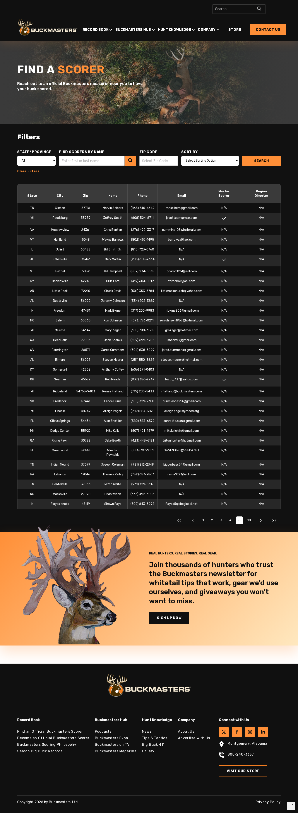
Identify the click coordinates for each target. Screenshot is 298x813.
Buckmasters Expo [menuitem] (111, 738)
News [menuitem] (147, 731)
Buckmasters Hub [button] (133, 30)
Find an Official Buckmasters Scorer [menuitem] (50, 731)
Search (261, 161)
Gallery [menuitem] (148, 751)
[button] (184, 27)
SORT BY (189, 152)
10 (249, 520)
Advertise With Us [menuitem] (194, 738)
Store (234, 30)
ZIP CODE (148, 152)
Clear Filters (28, 171)
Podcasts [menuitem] (103, 731)
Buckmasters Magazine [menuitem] (116, 751)
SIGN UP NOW (169, 618)
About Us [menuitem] (186, 731)
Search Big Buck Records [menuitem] (39, 751)
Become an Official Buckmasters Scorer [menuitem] (53, 738)
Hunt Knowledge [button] (174, 30)
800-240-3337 (241, 754)
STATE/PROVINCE (34, 152)
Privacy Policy (268, 802)
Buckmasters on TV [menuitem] (112, 744)
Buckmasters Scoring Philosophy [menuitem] (46, 744)
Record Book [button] (95, 30)
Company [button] (207, 30)
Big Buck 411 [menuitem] (153, 744)
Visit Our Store (243, 771)
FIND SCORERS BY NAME (81, 152)
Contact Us (268, 30)
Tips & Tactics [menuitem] (154, 738)
